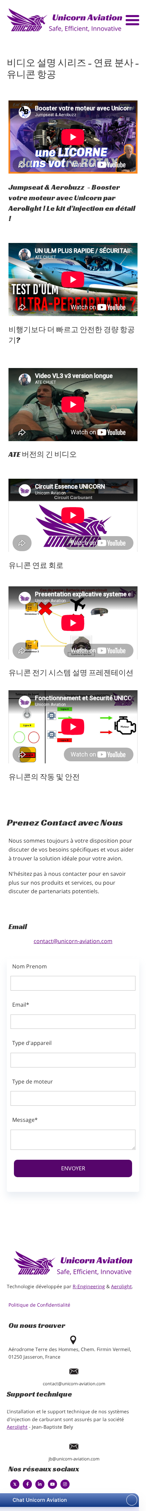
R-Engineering (89, 1286)
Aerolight (121, 1286)
